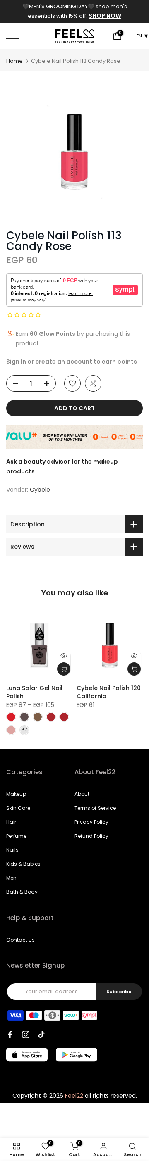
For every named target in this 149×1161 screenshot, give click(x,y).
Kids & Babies (23, 863)
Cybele (40, 489)
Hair (11, 822)
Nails (12, 849)
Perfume (16, 836)
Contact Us (20, 939)
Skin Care (18, 807)
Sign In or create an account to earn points (71, 361)
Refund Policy (91, 836)
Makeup (16, 793)
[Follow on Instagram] (25, 1035)
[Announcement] (74, 11)
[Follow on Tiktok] (41, 1035)
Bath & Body (22, 891)
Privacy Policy (91, 822)
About (81, 793)
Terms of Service (95, 807)
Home (14, 61)
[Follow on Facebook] (10, 1035)
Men (11, 877)
